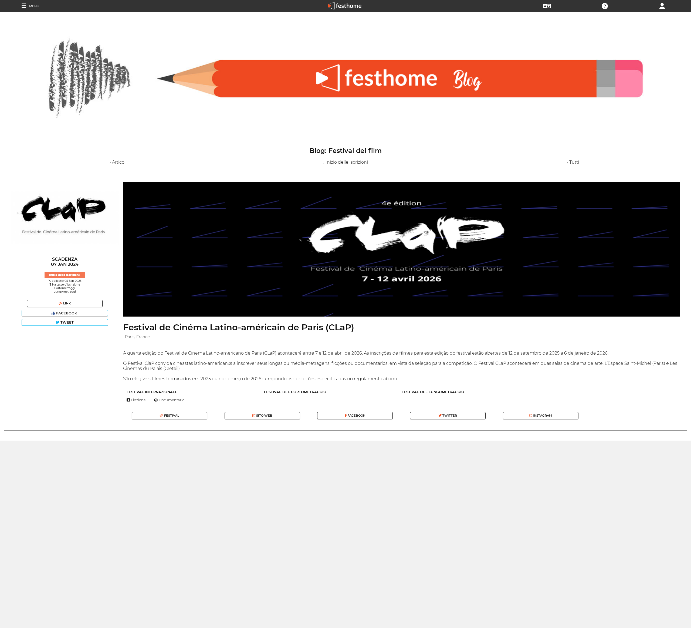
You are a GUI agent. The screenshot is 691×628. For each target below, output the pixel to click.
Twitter (449, 415)
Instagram (542, 415)
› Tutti (573, 162)
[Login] (662, 6)
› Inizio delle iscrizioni (345, 162)
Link (66, 303)
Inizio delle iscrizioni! (64, 275)
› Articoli (118, 162)
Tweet (66, 322)
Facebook (66, 313)
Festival (171, 415)
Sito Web (263, 415)
